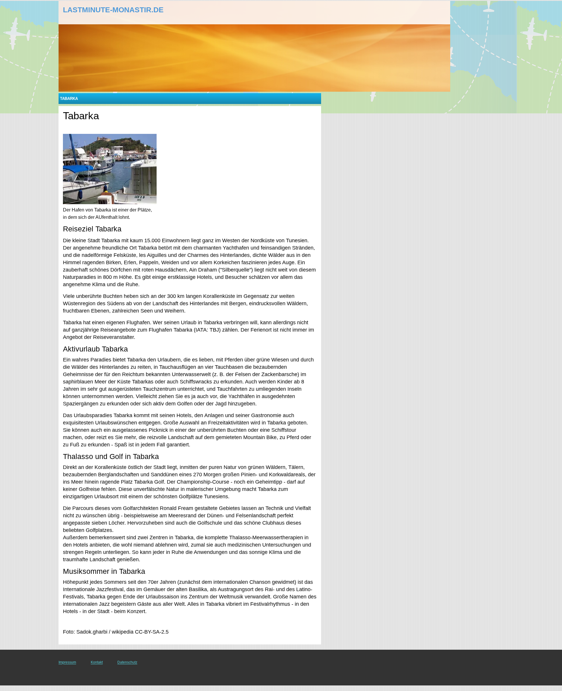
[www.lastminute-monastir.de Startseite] (99, 12)
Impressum (67, 662)
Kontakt (97, 662)
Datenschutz (127, 662)
